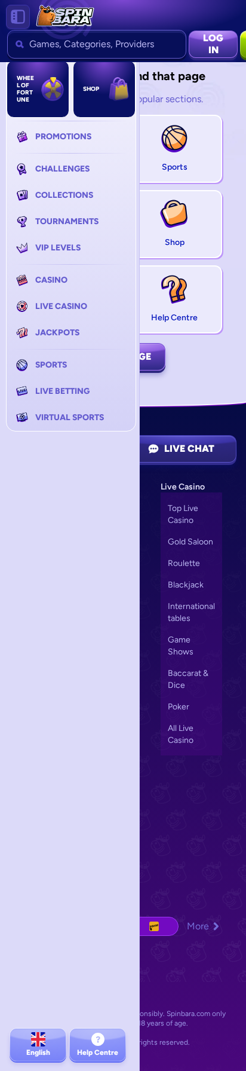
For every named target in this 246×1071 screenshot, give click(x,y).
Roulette (184, 563)
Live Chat (189, 448)
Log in (213, 44)
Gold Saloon (190, 542)
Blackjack (186, 585)
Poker (178, 707)
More (198, 926)
